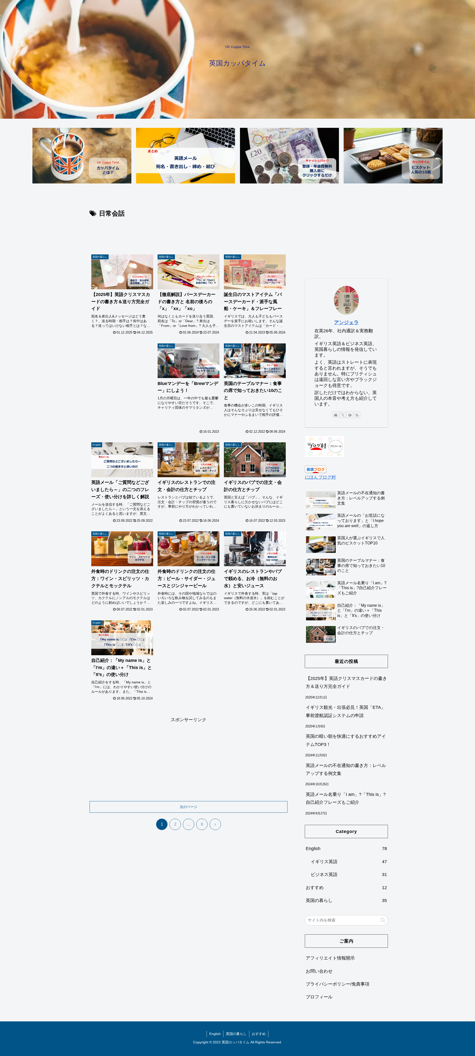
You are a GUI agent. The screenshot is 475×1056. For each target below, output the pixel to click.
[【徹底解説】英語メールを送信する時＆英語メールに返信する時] (185, 155)
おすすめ (259, 1034)
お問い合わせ (319, 971)
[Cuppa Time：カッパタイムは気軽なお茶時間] (81, 155)
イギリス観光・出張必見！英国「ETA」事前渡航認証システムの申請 (345, 711)
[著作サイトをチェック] (335, 415)
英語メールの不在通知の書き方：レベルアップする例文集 (346, 769)
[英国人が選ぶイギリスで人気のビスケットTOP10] (393, 155)
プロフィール (319, 997)
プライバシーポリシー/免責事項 (337, 984)
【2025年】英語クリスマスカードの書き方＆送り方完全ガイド (346, 682)
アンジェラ (346, 322)
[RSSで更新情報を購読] (357, 415)
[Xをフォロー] (343, 415)
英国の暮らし (236, 1034)
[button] (383, 920)
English (215, 1034)
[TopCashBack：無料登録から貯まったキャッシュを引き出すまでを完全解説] (289, 155)
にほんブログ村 (320, 477)
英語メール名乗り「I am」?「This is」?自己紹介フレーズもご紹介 (346, 798)
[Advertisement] (188, 233)
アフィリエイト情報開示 (330, 958)
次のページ (188, 807)
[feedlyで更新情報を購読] (350, 415)
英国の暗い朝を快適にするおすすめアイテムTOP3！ (346, 740)
